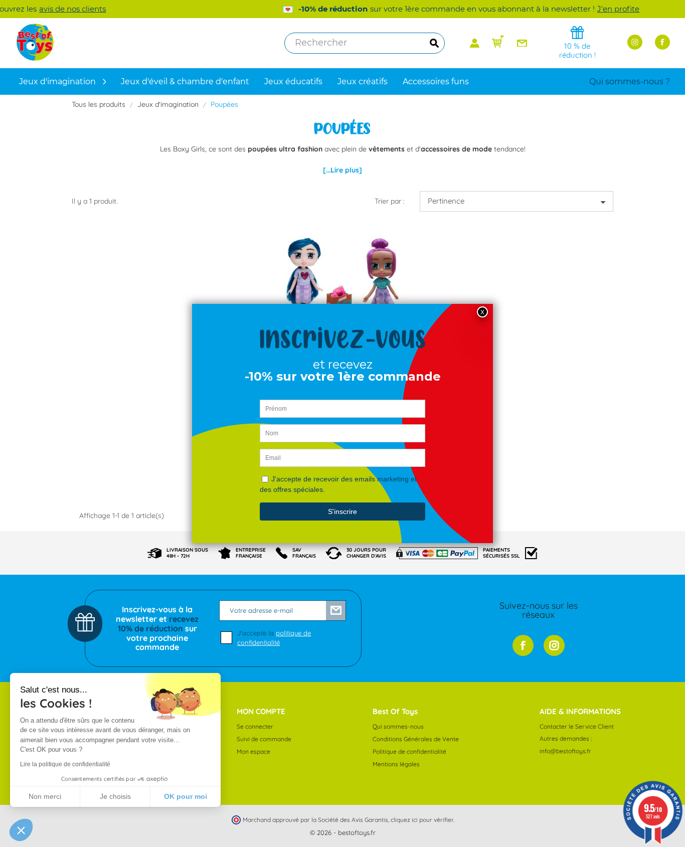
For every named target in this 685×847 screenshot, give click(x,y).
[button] (21, 830)
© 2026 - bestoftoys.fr (343, 832)
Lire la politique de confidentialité (65, 764)
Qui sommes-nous (398, 726)
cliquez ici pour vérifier (422, 819)
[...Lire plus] (342, 170)
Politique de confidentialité (409, 751)
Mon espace (253, 751)
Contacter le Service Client (577, 726)
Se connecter (255, 726)
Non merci (45, 796)
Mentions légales (396, 764)
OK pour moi (185, 796)
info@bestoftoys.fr (565, 751)
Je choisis (115, 796)
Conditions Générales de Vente (416, 739)
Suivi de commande (264, 739)
